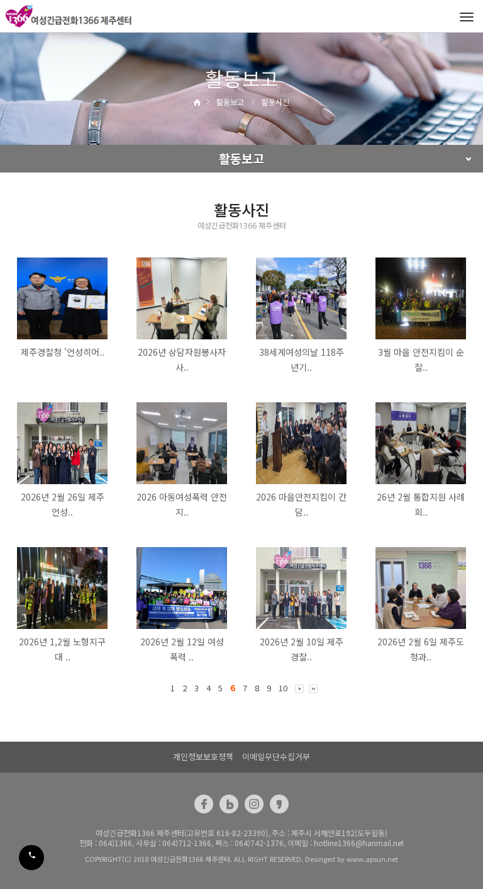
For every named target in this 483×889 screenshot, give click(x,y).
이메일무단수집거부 (276, 756)
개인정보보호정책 (203, 756)
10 (283, 688)
